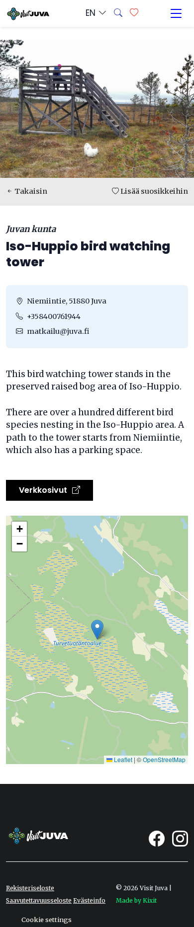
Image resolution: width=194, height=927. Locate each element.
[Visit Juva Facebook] (157, 839)
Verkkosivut (44, 490)
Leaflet (122, 759)
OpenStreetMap (164, 759)
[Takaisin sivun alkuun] (169, 902)
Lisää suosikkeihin (153, 191)
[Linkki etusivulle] (27, 13)
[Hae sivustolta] (118, 13)
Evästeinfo (89, 900)
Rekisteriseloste (30, 888)
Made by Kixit (136, 900)
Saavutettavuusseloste (39, 900)
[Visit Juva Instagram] (180, 839)
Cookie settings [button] (46, 920)
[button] (97, 629)
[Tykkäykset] (134, 13)
